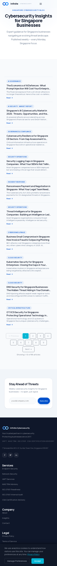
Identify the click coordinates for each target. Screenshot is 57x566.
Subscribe (44, 401)
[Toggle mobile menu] (40, 3)
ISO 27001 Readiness (11, 489)
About (4, 513)
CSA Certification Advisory (13, 500)
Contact (6, 523)
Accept (37, 561)
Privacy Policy (8, 536)
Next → (28, 349)
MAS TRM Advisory (10, 484)
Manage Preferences (17, 561)
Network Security (9, 474)
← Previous (14, 336)
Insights (5, 518)
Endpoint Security (10, 468)
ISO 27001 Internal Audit (12, 494)
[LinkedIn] (16, 455)
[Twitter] (10, 455)
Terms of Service (9, 541)
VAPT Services (8, 479)
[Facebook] (4, 455)
